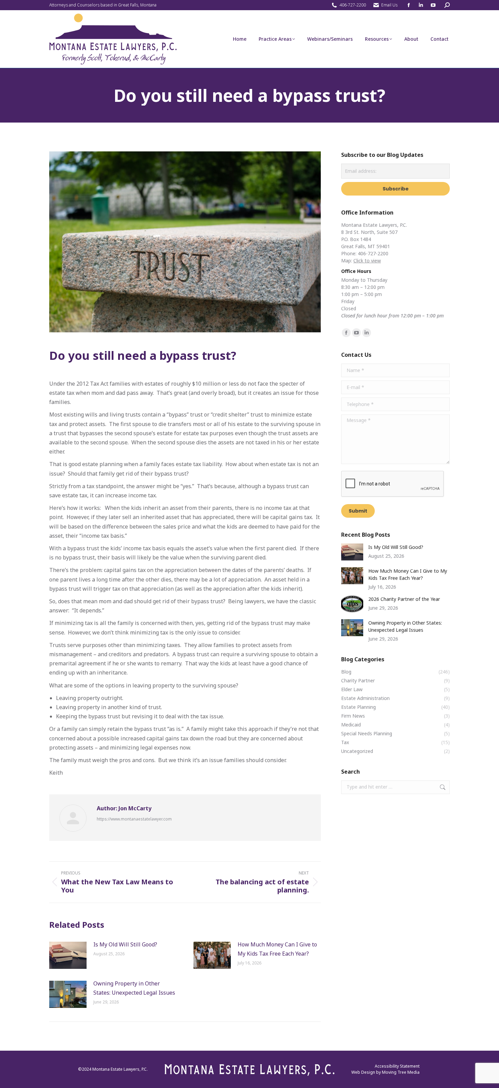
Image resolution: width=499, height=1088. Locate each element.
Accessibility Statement (397, 1066)
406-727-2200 (352, 5)
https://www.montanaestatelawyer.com (134, 819)
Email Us (389, 5)
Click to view (367, 260)
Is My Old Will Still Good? (125, 944)
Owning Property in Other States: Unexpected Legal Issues (135, 988)
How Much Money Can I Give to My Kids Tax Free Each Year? (277, 949)
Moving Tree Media (401, 1072)
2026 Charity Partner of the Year (404, 599)
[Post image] (68, 955)
